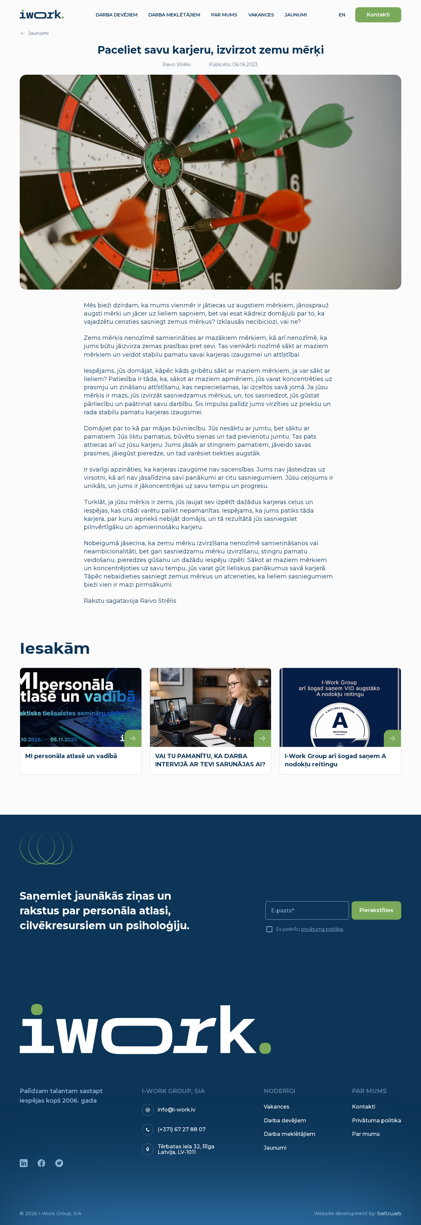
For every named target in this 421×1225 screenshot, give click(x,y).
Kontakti (378, 15)
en (342, 15)
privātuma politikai (322, 929)
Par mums (366, 1134)
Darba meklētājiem (289, 1134)
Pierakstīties (376, 910)
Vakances (276, 1107)
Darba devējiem (285, 1121)
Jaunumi (38, 33)
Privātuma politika (376, 1121)
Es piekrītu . (310, 929)
